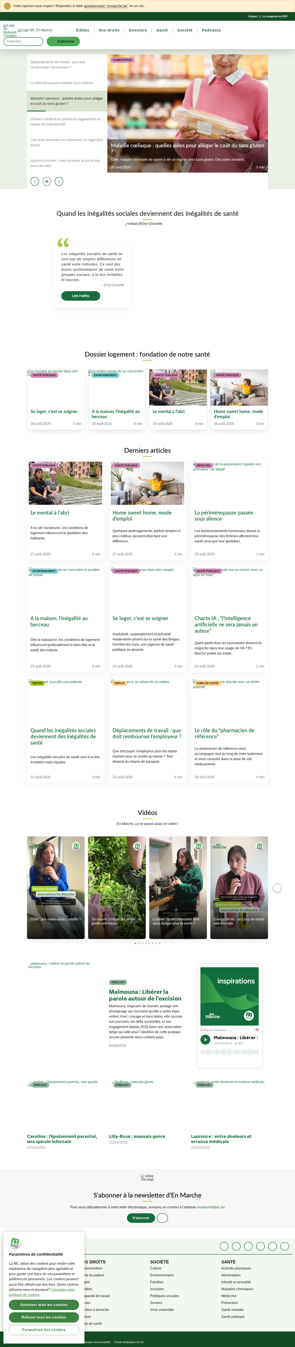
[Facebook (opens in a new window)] (224, 1246)
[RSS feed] (284, 1246)
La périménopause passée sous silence (61, 83)
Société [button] (185, 30)
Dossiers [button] (138, 30)
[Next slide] (59, 181)
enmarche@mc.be (211, 1207)
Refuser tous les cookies (44, 1317)
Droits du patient (91, 1275)
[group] (56, 399)
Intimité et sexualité (236, 1282)
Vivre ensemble (162, 1310)
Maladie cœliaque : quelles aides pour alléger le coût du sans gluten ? (66, 101)
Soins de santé (90, 1323)
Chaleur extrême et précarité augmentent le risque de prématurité (65, 121)
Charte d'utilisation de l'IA (129, 1342)
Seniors (85, 1316)
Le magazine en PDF (275, 16)
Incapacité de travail (94, 1296)
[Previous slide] (34, 181)
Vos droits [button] (109, 30)
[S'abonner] (162, 1218)
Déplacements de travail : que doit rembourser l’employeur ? (57, 64)
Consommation (90, 1268)
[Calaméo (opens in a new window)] (272, 1246)
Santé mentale (232, 1310)
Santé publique (233, 1316)
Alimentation (231, 1275)
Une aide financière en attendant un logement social (66, 142)
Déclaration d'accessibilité (95, 1342)
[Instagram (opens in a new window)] (248, 1246)
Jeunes (84, 1303)
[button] (135, 943)
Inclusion (157, 1289)
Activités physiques (236, 1268)
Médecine (228, 1296)
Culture (155, 1268)
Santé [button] (162, 30)
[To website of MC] (10, 30)
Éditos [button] (82, 30)
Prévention (229, 1303)
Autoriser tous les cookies (44, 1304)
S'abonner (141, 1218)
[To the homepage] (43, 30)
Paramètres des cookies (44, 1329)
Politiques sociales (164, 1296)
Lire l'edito (80, 296)
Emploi (84, 1282)
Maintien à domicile (94, 1310)
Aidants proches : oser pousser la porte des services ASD (65, 163)
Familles (85, 1289)
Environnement (161, 1275)
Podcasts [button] (211, 30)
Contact (253, 16)
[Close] (289, 6)
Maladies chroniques (237, 1289)
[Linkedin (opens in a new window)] (236, 1246)
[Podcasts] (260, 1246)
